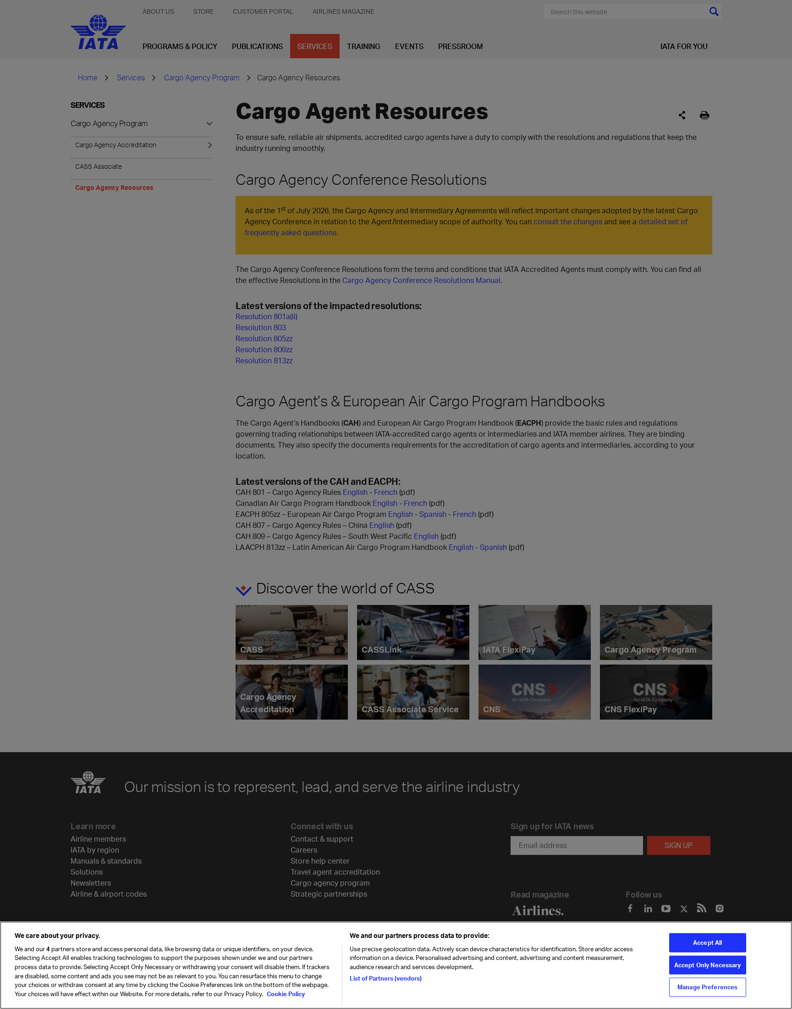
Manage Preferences (707, 987)
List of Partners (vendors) (386, 977)
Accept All (707, 942)
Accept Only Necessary (707, 965)
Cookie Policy (285, 993)
